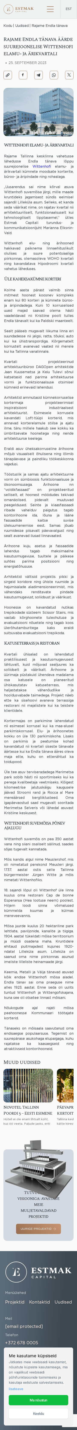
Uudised (63, 1302)
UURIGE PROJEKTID (36, 1229)
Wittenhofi (42, 166)
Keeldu (38, 1413)
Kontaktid (39, 1302)
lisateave (16, 1389)
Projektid (14, 1302)
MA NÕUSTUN (38, 1400)
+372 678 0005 (21, 1343)
